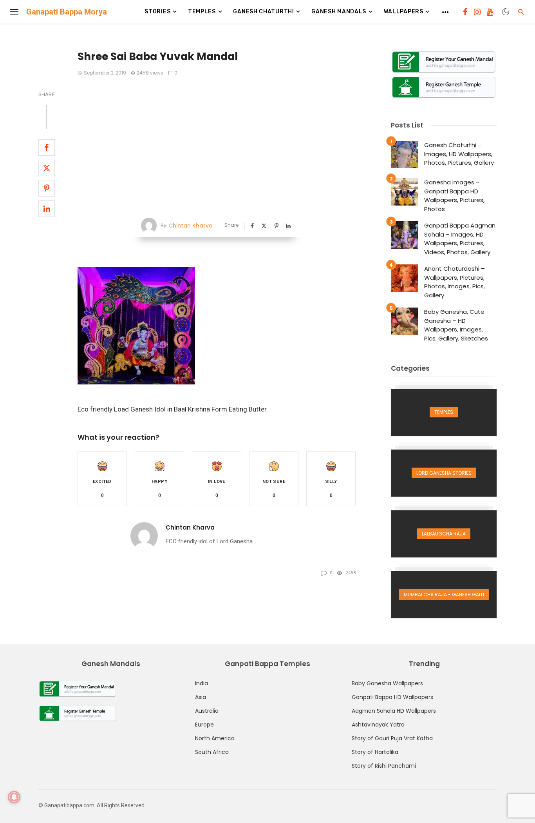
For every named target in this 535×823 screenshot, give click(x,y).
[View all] (444, 412)
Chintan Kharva (190, 225)
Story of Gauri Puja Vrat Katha (392, 738)
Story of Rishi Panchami (384, 766)
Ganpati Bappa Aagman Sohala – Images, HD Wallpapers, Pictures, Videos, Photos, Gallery (459, 238)
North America (215, 738)
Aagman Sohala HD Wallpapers (394, 711)
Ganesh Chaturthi (263, 11)
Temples (202, 11)
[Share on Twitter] (46, 168)
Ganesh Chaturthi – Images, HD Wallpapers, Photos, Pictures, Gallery (459, 154)
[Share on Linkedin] (46, 208)
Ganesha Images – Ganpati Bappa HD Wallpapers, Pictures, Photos (454, 195)
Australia (207, 711)
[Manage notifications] (14, 797)
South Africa (212, 752)
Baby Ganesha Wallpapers (387, 683)
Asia (200, 697)
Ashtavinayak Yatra (378, 724)
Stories (157, 11)
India (201, 683)
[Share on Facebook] (46, 147)
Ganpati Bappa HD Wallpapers (392, 697)
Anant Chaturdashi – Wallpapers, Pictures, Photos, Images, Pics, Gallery (454, 281)
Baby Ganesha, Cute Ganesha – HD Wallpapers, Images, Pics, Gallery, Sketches (456, 325)
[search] (521, 12)
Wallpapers (403, 11)
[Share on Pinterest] (46, 188)
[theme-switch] (506, 12)
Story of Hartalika (375, 752)
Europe (204, 724)
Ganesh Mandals (338, 11)
